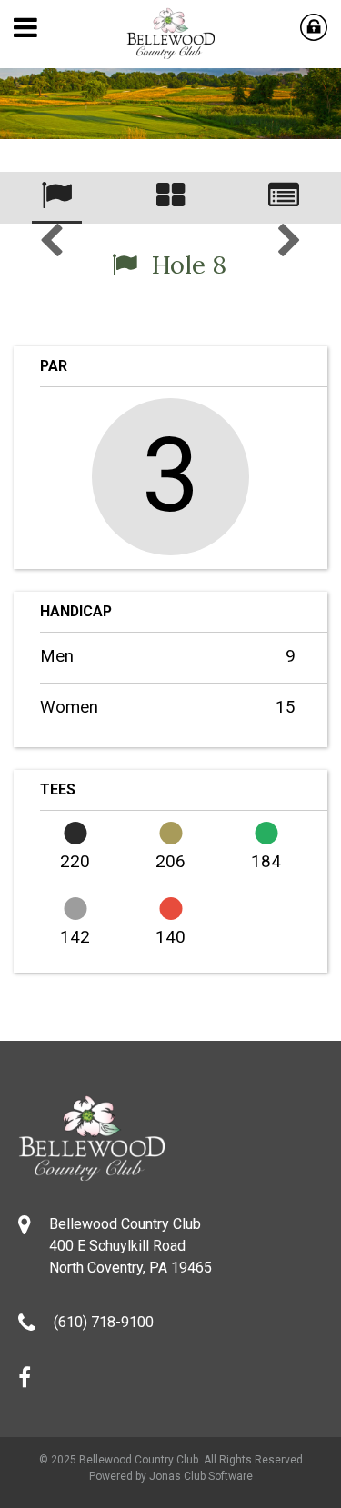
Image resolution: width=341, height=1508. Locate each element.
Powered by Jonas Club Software (171, 1476)
